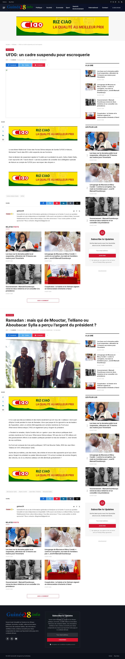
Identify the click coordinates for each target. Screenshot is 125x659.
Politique (39, 7)
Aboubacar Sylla (12, 491)
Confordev (27, 656)
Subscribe (116, 7)
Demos (5, 2)
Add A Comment (43, 300)
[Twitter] (3, 131)
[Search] (121, 2)
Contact (105, 7)
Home (110, 656)
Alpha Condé (23, 491)
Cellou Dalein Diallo (12, 196)
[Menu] (4, 8)
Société (49, 7)
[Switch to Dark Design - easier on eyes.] (119, 2)
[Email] (3, 139)
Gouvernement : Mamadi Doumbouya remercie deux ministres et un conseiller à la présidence (23, 289)
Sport (68, 7)
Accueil (8, 44)
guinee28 (13, 59)
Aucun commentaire (33, 59)
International (93, 7)
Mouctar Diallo (47, 491)
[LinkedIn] (3, 135)
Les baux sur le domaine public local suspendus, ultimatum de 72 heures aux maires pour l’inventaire (21, 256)
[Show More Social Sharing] (47, 65)
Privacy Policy (101, 262)
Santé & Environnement (78, 7)
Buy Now (11, 2)
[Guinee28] (19, 8)
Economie (59, 7)
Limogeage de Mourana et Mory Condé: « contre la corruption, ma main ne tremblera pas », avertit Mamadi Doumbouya (61, 256)
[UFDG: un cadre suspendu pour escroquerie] (43, 93)
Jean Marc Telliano (35, 491)
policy (69, 644)
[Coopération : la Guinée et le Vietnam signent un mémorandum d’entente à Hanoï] (62, 274)
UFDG (22, 196)
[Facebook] (3, 127)
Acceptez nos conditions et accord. (63, 644)
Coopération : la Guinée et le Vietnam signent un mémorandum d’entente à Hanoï (62, 288)
